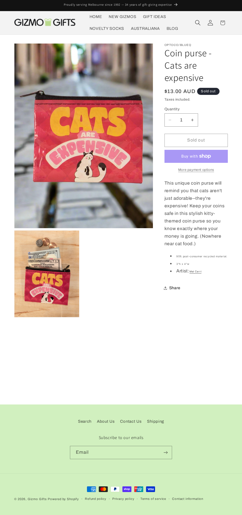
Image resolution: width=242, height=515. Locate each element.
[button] (197, 23)
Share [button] (175, 288)
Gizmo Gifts (37, 499)
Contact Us (131, 421)
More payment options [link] (196, 170)
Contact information (187, 499)
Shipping (155, 421)
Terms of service (153, 499)
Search (84, 421)
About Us (106, 421)
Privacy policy (123, 499)
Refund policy (95, 499)
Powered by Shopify (63, 499)
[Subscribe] (165, 452)
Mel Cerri (195, 271)
